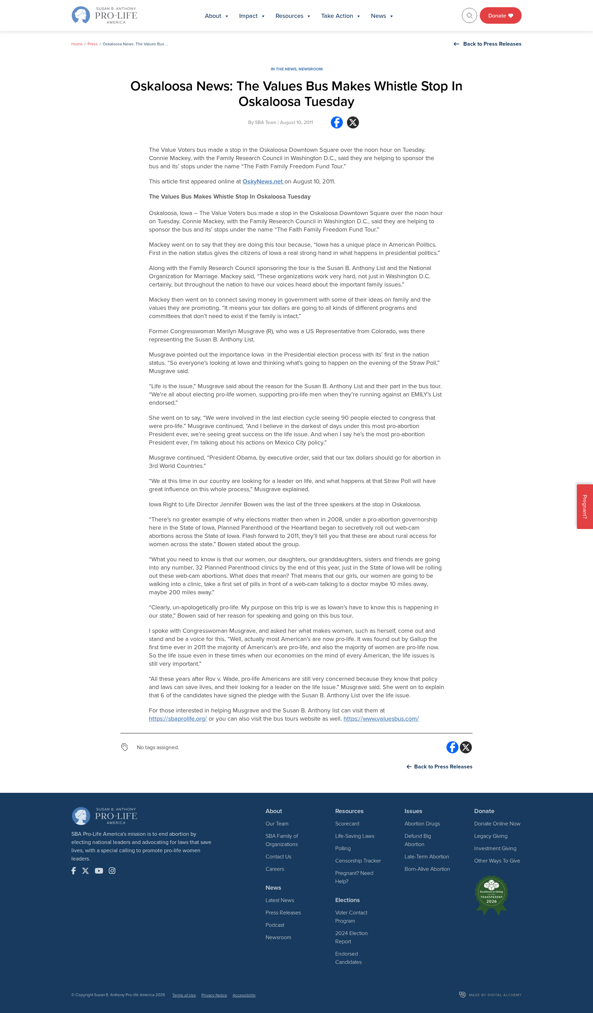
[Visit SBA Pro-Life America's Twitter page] (85, 871)
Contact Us (278, 856)
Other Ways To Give (497, 860)
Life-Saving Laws (354, 836)
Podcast (275, 924)
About (213, 15)
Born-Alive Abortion (427, 869)
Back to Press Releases (492, 44)
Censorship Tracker (358, 860)
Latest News (280, 900)
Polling (343, 848)
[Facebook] (337, 125)
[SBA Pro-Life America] (104, 15)
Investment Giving (495, 848)
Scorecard (347, 823)
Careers (275, 869)
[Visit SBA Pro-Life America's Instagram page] (112, 871)
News (378, 15)
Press (93, 44)
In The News (283, 69)
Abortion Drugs (422, 823)
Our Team (277, 823)
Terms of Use (184, 995)
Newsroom (311, 69)
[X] (353, 125)
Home (77, 44)
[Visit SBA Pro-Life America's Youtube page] (99, 871)
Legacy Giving (491, 836)
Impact (248, 15)
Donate (498, 15)
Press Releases (283, 912)
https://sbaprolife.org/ (178, 718)
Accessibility (244, 995)
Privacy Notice (214, 995)
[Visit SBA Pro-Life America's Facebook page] (73, 871)
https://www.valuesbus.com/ (381, 718)
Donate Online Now (497, 823)
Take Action (337, 15)
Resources (289, 15)
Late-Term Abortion (427, 856)
